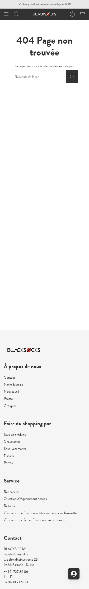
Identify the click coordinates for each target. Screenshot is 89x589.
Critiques (10, 405)
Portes (8, 462)
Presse (8, 398)
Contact (9, 377)
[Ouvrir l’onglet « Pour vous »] (74, 573)
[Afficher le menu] (6, 14)
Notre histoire (13, 384)
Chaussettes (12, 441)
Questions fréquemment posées (25, 498)
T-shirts (9, 455)
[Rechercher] (72, 76)
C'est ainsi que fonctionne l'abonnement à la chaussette (40, 513)
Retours (9, 505)
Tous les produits (15, 434)
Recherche (11, 491)
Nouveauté (11, 391)
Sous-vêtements (15, 448)
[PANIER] (82, 14)
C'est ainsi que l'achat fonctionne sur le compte (35, 520)
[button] (16, 14)
